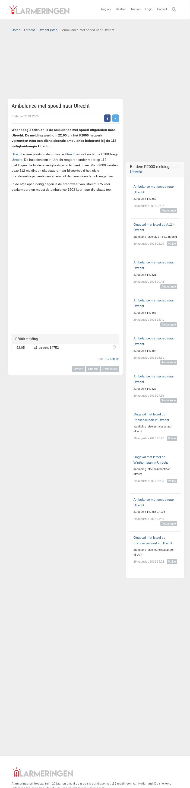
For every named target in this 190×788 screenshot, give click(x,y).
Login (148, 9)
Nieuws (136, 9)
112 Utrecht (112, 359)
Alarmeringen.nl (39, 9)
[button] (113, 346)
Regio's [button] (106, 9)
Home (16, 30)
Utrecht (29, 30)
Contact (162, 9)
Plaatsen (121, 9)
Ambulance (109, 369)
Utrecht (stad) (48, 30)
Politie (172, 243)
